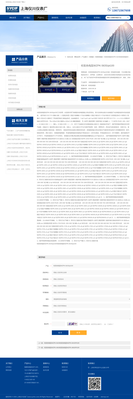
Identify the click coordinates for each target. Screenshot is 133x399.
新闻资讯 (55, 18)
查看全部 (19, 109)
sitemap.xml (105, 397)
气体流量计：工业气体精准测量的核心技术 (19, 131)
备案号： (58, 397)
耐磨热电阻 (12, 75)
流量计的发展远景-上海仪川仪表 (17, 152)
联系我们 (97, 18)
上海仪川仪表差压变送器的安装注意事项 (19, 160)
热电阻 (10, 70)
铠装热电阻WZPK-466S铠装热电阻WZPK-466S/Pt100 (61, 347)
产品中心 (41, 18)
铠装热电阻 (12, 98)
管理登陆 (81, 397)
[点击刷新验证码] (72, 324)
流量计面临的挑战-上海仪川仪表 (17, 156)
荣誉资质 (9, 370)
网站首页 (12, 18)
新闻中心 (46, 363)
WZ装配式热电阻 (14, 102)
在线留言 (83, 18)
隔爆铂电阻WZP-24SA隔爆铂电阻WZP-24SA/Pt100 (32, 367)
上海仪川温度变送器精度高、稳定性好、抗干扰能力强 (19, 148)
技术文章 (69, 18)
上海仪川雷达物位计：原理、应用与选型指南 (19, 169)
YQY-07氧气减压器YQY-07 (32, 370)
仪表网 (96, 397)
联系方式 (65, 367)
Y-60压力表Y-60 (29, 379)
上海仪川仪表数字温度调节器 (32, 376)
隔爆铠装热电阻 (13, 89)
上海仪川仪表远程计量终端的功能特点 (19, 143)
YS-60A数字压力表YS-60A (32, 373)
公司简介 (9, 367)
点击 (29, 70)
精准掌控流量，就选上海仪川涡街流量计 (19, 165)
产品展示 (85, 57)
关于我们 (26, 18)
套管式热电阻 (13, 84)
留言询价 (111, 98)
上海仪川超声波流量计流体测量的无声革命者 (19, 139)
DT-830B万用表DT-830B (32, 382)
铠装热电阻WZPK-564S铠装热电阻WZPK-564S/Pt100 (61, 343)
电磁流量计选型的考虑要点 (15, 135)
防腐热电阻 (12, 80)
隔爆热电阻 (12, 93)
